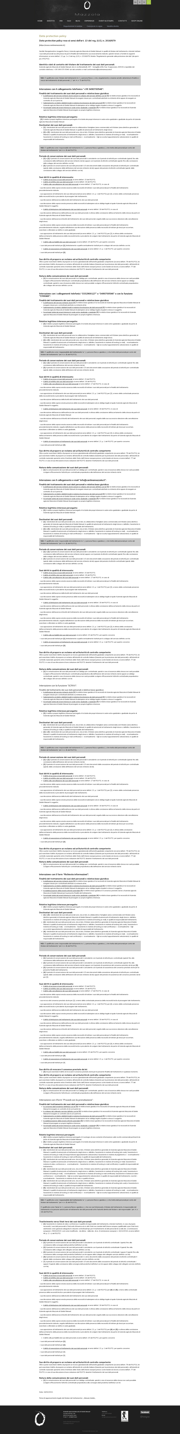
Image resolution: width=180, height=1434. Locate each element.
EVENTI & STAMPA (106, 21)
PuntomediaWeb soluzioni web (90, 1431)
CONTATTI (122, 21)
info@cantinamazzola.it (109, 1417)
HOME (40, 21)
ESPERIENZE (89, 21)
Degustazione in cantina (72, 26)
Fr (144, 2)
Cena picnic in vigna (94, 26)
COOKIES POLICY (68, 1423)
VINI (60, 21)
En (135, 2)
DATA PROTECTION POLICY (71, 1421)
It (139, 2)
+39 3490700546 (107, 1413)
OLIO (69, 21)
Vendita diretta (113, 26)
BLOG (78, 21)
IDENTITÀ (51, 21)
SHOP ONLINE (136, 21)
